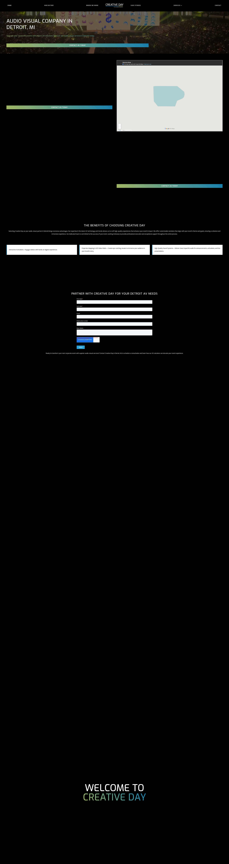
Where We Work (92, 5)
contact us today (77, 45)
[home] (114, 5)
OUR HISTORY (49, 5)
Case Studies (136, 5)
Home (10, 5)
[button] (178, 5)
